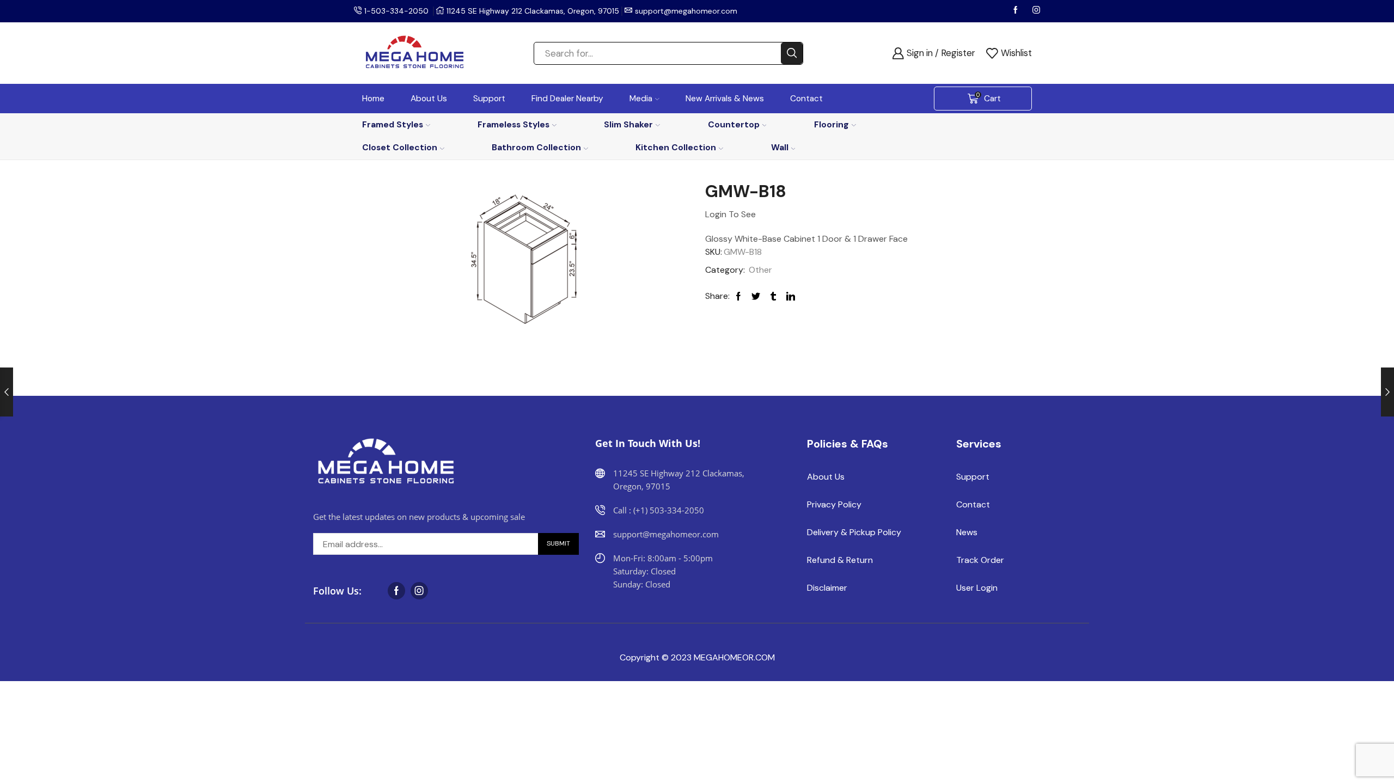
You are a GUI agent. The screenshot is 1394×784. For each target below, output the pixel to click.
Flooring (831, 124)
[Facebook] (1017, 11)
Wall (779, 147)
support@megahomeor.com (686, 11)
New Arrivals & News (725, 98)
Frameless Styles (513, 124)
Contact (806, 98)
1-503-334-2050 (396, 11)
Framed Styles (392, 124)
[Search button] (792, 53)
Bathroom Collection (536, 147)
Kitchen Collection (675, 147)
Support (489, 98)
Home (373, 98)
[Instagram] (1036, 11)
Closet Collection (399, 147)
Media (640, 98)
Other (760, 269)
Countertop (734, 124)
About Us (429, 98)
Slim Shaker (628, 124)
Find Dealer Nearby (567, 98)
